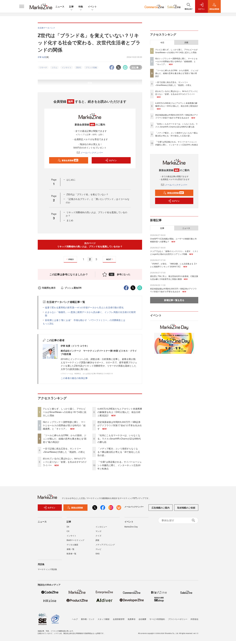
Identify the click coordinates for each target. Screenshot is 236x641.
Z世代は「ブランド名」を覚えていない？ (87, 194)
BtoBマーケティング (75, 540)
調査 (97, 540)
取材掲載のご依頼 (186, 507)
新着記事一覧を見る (174, 300)
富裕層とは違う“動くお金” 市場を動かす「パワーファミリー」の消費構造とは (85, 320)
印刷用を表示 (49, 287)
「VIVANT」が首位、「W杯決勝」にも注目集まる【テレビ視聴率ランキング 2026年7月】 (173, 265)
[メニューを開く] (21, 6)
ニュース (59, 6)
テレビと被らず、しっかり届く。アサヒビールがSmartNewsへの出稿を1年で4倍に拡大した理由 (64, 412)
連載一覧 (70, 549)
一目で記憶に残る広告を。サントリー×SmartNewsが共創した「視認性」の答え (64, 450)
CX (68, 531)
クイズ (98, 535)
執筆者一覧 (71, 553)
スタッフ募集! (104, 619)
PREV (71, 259)
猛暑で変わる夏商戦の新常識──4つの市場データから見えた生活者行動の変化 (84, 307)
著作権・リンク (87, 619)
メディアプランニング (105, 544)
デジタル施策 (72, 544)
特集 (81, 6)
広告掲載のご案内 (161, 507)
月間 (186, 42)
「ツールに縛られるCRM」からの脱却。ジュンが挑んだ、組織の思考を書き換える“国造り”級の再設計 (64, 439)
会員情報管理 (118, 619)
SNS (98, 553)
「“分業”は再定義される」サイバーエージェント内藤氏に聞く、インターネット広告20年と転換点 (119, 465)
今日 (162, 42)
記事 (71, 6)
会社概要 (142, 619)
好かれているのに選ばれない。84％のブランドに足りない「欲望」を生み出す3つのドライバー (65, 462)
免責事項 (131, 619)
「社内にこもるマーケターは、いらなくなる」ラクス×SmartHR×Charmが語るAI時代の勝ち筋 (119, 439)
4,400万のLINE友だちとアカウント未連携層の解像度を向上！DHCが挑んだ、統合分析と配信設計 (119, 412)
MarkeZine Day (131, 526)
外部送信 (194, 619)
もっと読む (48, 323)
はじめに (70, 179)
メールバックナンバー (92, 152)
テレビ (98, 549)
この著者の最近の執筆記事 (74, 378)
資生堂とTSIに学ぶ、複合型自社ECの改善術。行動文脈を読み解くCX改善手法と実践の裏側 (174, 277)
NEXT (108, 259)
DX (68, 526)
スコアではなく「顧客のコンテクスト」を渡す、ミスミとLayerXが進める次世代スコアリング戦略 (174, 252)
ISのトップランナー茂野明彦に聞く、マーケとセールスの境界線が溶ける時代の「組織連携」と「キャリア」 (64, 425)
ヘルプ (75, 619)
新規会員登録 (70, 160)
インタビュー (101, 526)
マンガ (98, 531)
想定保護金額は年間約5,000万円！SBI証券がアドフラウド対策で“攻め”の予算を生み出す (119, 425)
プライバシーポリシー (177, 619)
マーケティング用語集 (47, 569)
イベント (92, 6)
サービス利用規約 (157, 619)
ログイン (113, 160)
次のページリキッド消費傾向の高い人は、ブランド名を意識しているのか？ (89, 244)
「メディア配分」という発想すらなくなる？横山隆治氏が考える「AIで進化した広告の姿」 (118, 452)
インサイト (71, 535)
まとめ (69, 220)
